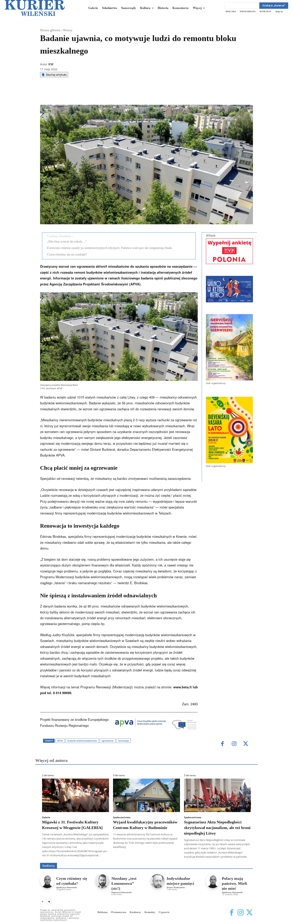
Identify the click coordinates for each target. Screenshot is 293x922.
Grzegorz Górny (152, 857)
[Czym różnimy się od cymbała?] (47, 881)
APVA (60, 740)
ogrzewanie (107, 740)
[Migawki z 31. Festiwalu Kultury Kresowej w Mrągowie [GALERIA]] (75, 795)
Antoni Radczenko (176, 887)
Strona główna (50, 30)
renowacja (123, 740)
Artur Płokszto (128, 857)
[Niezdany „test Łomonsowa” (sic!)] (102, 881)
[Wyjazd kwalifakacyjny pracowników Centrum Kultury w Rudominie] (146, 795)
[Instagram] (234, 744)
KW (50, 64)
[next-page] (48, 901)
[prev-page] (42, 901)
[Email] (100, 95)
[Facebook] (73, 95)
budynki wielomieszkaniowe (82, 740)
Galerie (46, 817)
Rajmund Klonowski (121, 892)
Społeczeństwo (121, 817)
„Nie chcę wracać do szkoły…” (67, 241)
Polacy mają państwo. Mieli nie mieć (234, 883)
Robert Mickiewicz (217, 859)
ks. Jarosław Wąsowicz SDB (183, 857)
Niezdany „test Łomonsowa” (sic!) (124, 883)
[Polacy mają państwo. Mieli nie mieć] (213, 881)
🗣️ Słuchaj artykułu (54, 74)
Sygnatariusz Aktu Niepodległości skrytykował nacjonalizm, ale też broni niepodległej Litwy (217, 827)
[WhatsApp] (91, 95)
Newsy (68, 30)
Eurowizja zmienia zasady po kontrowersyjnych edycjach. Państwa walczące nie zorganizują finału (109, 248)
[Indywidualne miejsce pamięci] (157, 881)
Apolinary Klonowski (66, 887)
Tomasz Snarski (243, 859)
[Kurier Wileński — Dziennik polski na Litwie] (35, 8)
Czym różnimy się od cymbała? (67, 254)
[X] (82, 95)
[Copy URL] (109, 95)
